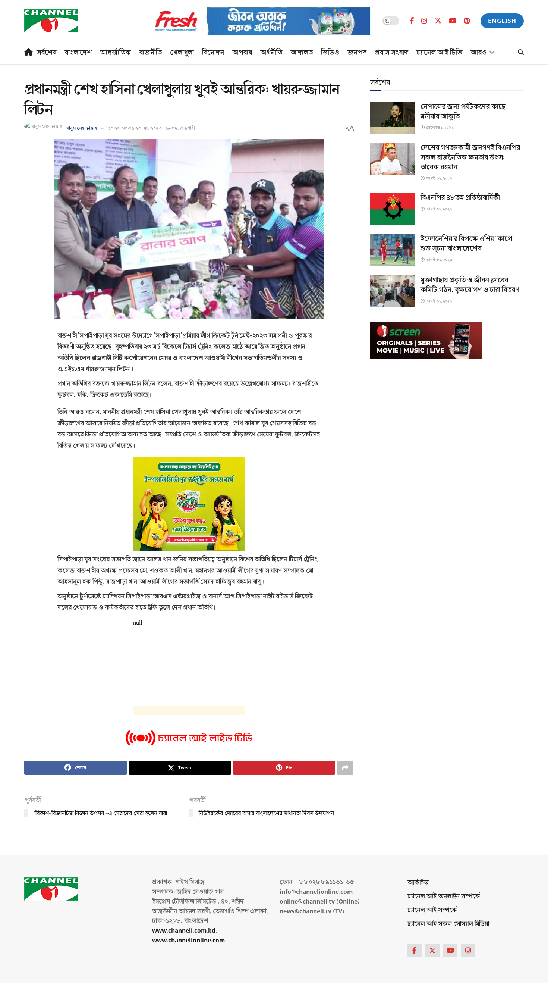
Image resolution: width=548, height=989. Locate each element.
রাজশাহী (187, 128)
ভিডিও (330, 52)
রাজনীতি (150, 52)
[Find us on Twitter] (438, 20)
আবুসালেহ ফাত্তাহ (81, 128)
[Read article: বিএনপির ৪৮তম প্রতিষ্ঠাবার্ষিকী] (392, 209)
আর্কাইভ (418, 882)
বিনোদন (213, 52)
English (502, 21)
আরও (478, 52)
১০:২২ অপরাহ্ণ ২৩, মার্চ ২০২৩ (135, 128)
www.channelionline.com (189, 940)
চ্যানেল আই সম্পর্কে (432, 910)
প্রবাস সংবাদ (391, 52)
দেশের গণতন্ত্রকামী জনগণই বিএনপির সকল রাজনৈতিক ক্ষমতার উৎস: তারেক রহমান (470, 157)
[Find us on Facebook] (412, 21)
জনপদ (356, 52)
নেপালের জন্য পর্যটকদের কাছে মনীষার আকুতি (463, 111)
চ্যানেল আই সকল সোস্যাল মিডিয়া (448, 924)
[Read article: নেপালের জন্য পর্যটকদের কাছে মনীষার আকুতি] (392, 118)
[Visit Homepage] (51, 20)
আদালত (301, 52)
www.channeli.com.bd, (184, 931)
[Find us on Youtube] (452, 21)
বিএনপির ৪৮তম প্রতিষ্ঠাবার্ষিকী (460, 197)
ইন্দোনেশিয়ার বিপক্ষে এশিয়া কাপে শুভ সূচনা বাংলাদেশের (466, 243)
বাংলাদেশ (78, 52)
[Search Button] (521, 52)
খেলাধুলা (182, 52)
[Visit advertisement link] (250, 21)
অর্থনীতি (271, 52)
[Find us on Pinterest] (467, 21)
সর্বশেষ (46, 52)
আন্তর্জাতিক (115, 52)
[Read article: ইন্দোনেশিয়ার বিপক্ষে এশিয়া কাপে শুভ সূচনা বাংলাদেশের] (392, 250)
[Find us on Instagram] (424, 21)
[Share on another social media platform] (345, 768)
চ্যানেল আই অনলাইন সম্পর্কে (443, 896)
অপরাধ (242, 52)
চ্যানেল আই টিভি (439, 52)
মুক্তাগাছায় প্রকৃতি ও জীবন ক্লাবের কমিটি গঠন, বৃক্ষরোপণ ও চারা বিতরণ (470, 285)
